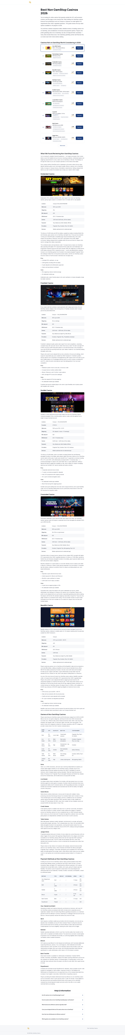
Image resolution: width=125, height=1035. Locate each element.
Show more (62, 145)
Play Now (79, 48)
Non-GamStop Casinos (92, 1028)
